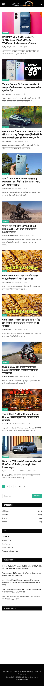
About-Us (5, 537)
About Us (6, 671)
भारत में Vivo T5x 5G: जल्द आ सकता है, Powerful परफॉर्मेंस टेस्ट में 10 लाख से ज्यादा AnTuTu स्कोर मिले (21, 181)
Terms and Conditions (10, 551)
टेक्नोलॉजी (5, 32)
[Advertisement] (22, 635)
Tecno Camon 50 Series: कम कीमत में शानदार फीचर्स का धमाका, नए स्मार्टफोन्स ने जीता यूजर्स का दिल (21, 87)
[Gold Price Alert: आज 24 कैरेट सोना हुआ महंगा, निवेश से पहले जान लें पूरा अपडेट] (22, 261)
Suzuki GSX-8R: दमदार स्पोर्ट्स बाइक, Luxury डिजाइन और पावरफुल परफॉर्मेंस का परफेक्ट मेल (20, 370)
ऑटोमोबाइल (5, 127)
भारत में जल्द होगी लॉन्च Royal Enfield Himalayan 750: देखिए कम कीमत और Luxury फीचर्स (19, 229)
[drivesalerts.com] (22, 3)
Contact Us (6, 540)
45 (20, 486)
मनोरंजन (5, 409)
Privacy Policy (7, 547)
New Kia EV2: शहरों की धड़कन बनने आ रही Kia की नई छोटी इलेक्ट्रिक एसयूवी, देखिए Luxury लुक (21, 464)
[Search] (40, 3)
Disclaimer (6, 544)
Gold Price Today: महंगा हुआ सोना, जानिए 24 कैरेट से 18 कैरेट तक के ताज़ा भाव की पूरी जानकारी (21, 322)
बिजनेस (4, 271)
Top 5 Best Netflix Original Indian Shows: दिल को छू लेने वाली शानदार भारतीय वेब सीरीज (20, 417)
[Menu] (3, 3)
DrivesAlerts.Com (22, 679)
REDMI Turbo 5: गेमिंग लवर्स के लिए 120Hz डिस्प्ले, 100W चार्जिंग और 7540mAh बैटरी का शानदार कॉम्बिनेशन (19, 40)
